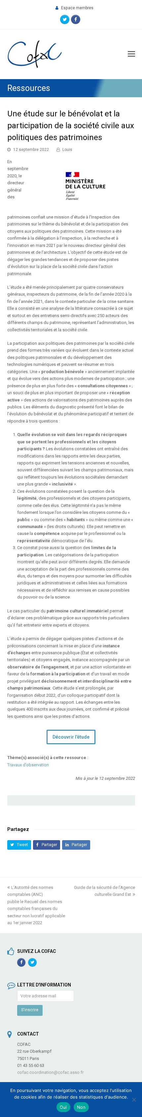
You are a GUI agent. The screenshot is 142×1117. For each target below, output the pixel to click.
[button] (19, 845)
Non (81, 1107)
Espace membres (77, 8)
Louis (67, 149)
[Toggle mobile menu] (131, 54)
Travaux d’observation (28, 764)
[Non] (133, 1099)
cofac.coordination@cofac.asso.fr (50, 1072)
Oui (63, 1107)
